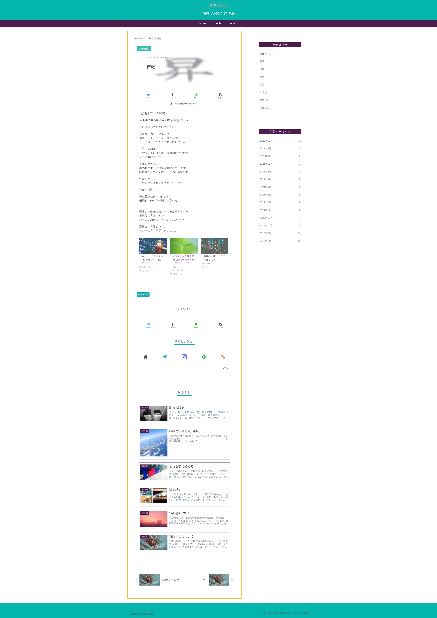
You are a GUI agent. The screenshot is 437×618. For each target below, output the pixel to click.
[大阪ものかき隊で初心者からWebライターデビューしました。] (184, 246)
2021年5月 (280, 187)
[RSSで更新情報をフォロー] (223, 356)
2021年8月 (280, 179)
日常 (262, 69)
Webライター (267, 53)
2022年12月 (280, 140)
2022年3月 (280, 148)
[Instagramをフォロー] (184, 356)
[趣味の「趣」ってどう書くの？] (215, 246)
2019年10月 (280, 225)
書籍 (262, 76)
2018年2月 (280, 233)
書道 (262, 84)
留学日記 (144, 294)
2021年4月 (280, 194)
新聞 (262, 61)
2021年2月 (280, 202)
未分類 (263, 92)
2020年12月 (280, 217)
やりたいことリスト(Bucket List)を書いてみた (152, 259)
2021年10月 (280, 163)
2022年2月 (280, 156)
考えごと (264, 107)
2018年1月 (280, 240)
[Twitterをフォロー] (165, 356)
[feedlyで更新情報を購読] (204, 356)
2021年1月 (280, 210)
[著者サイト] (146, 356)
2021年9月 (280, 171)
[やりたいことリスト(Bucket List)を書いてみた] (153, 246)
